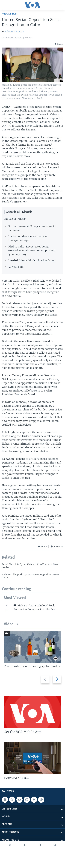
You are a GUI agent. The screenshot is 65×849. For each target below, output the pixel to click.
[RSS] (34, 800)
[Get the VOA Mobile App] (32, 712)
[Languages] (40, 845)
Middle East (10, 13)
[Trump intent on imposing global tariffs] (32, 647)
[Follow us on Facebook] (5, 800)
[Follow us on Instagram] (27, 800)
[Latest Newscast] (10, 845)
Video (8, 624)
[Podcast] (41, 800)
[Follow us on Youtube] (19, 800)
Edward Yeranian (14, 31)
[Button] (58, 44)
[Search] (55, 845)
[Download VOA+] (32, 758)
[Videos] (25, 845)
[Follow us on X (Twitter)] (12, 800)
